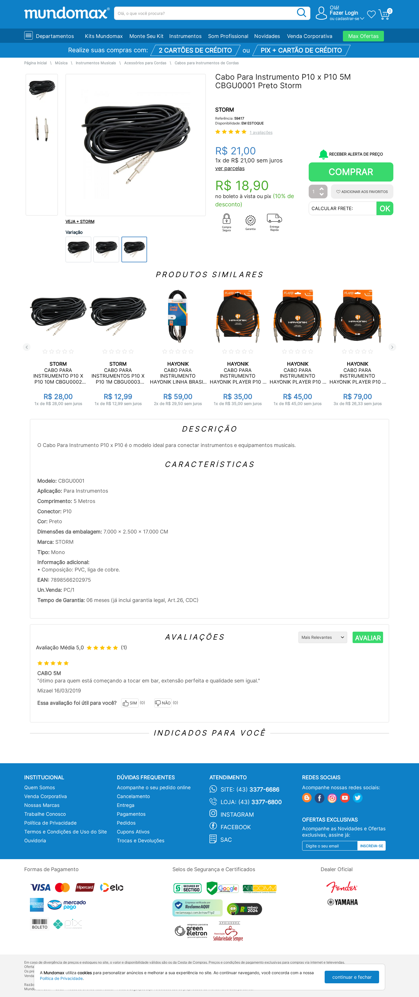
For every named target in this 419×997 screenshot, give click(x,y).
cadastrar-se (347, 18)
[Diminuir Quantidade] (322, 194)
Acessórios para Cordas (145, 63)
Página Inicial (35, 63)
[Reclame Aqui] (198, 910)
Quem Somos (39, 787)
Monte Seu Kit (146, 36)
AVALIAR (368, 638)
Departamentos (55, 36)
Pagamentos (131, 814)
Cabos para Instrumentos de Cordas (207, 63)
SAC (226, 839)
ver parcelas (230, 168)
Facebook (236, 827)
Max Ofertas (363, 36)
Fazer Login (344, 13)
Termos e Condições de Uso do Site (65, 832)
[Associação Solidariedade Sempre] (229, 932)
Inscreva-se (371, 846)
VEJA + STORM (80, 221)
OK (385, 208)
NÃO (166, 702)
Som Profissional (228, 36)
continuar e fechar (352, 977)
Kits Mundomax (104, 36)
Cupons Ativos (133, 832)
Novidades (267, 36)
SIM (133, 702)
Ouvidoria (35, 840)
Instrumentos (185, 36)
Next (392, 347)
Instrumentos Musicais (96, 63)
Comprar (351, 171)
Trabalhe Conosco (45, 814)
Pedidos (126, 823)
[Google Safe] (225, 889)
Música (61, 63)
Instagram (237, 814)
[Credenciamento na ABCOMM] (261, 889)
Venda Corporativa (309, 36)
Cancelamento (133, 796)
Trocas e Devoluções (140, 840)
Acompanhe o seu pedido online (154, 787)
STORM (224, 109)
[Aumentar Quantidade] (322, 189)
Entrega (126, 805)
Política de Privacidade (50, 823)
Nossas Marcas (42, 805)
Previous (26, 347)
